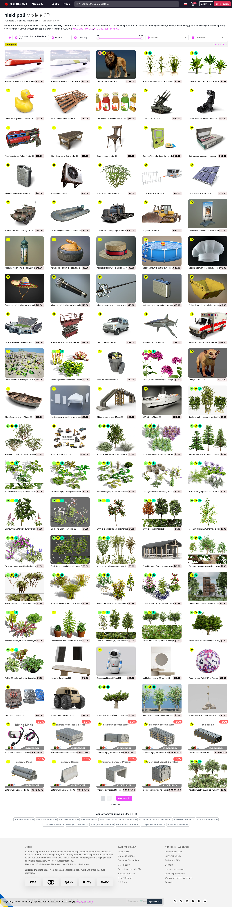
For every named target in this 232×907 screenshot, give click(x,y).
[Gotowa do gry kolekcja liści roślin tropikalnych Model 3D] (70, 474)
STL (96, 28)
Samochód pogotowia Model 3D (203, 342)
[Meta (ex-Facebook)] (193, 901)
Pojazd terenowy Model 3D (63, 715)
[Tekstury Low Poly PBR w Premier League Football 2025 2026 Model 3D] (207, 661)
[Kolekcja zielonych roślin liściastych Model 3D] (24, 624)
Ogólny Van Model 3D (106, 342)
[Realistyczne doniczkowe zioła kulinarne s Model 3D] (70, 624)
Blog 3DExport (125, 878)
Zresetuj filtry (220, 44)
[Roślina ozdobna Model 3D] (116, 176)
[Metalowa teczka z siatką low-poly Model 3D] (162, 288)
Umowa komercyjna (174, 869)
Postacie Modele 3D (47, 819)
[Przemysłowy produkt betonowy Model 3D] (116, 773)
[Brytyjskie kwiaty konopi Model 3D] (162, 437)
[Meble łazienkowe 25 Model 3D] (162, 661)
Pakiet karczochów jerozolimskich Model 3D (116, 603)
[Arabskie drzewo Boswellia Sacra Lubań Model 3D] (24, 437)
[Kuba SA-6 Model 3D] (162, 102)
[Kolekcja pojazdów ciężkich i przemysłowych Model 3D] (70, 437)
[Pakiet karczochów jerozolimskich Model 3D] (116, 586)
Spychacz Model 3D (151, 230)
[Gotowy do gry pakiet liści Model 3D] (207, 474)
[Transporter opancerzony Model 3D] (24, 213)
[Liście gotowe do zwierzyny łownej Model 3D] (162, 474)
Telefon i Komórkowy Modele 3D (156, 819)
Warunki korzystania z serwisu (179, 878)
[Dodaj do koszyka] (34, 75)
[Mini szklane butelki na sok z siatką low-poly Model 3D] (116, 102)
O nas (28, 847)
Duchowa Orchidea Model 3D (63, 529)
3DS (91, 28)
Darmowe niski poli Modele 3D (32, 37)
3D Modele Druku (126, 856)
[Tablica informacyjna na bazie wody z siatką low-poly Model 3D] (207, 213)
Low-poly (82, 37)
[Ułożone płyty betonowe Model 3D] (116, 735)
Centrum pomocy (173, 856)
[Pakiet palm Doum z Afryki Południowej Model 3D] (24, 586)
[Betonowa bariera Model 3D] (24, 773)
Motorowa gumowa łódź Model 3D (66, 230)
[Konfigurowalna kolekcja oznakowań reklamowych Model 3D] (70, 400)
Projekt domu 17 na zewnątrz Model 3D (160, 566)
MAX (75, 28)
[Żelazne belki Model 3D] (207, 735)
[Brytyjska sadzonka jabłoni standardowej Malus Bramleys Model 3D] (116, 512)
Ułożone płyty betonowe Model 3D (112, 752)
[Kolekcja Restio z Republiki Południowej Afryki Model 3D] (70, 586)
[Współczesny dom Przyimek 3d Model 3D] (207, 586)
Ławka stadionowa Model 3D (63, 118)
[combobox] (169, 37)
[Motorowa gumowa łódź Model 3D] (70, 213)
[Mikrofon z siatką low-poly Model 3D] (70, 288)
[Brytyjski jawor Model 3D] (162, 512)
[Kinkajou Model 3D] (207, 363)
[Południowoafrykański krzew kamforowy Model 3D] (207, 773)
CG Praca (122, 882)
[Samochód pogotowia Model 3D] (207, 325)
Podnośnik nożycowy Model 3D (65, 342)
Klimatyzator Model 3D (60, 193)
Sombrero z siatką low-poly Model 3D (21, 305)
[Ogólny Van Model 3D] (116, 325)
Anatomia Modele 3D (179, 824)
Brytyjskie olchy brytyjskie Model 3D (113, 641)
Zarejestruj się (222, 4)
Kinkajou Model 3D (197, 380)
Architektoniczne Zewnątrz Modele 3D (119, 819)
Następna (122, 798)
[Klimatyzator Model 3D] (70, 176)
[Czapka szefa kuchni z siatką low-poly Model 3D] (207, 251)
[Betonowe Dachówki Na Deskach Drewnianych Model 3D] (70, 735)
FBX (86, 28)
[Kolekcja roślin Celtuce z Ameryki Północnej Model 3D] (207, 64)
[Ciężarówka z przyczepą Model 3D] (116, 213)
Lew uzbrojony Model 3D (107, 81)
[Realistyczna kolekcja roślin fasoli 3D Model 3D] (70, 549)
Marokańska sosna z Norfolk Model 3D (205, 454)
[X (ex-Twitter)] (181, 901)
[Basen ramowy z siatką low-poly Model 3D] (162, 251)
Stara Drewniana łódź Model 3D (18, 417)
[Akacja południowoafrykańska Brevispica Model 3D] (162, 698)
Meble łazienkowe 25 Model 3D (156, 678)
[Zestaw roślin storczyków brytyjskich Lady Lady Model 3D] (24, 512)
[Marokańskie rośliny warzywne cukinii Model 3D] (24, 474)
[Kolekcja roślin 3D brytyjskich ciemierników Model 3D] (162, 586)
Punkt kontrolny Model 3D (154, 193)
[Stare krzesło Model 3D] (116, 139)
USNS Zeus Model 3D (152, 417)
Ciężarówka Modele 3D (154, 824)
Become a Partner (127, 873)
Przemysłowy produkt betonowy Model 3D (115, 790)
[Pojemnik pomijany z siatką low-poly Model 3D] (207, 288)
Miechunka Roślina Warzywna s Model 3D (207, 529)
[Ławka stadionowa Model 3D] (70, 102)
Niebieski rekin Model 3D (153, 342)
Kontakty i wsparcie (177, 847)
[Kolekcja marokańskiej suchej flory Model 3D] (116, 437)
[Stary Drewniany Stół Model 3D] (70, 139)
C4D (101, 28)
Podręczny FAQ (172, 860)
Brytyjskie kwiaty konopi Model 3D (158, 454)
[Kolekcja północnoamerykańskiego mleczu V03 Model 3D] (162, 363)
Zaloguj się (206, 4)
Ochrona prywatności (175, 873)
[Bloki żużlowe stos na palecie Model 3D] (162, 773)
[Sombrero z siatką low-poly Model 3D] (24, 288)
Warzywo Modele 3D (184, 819)
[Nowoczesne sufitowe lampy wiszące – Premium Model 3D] (207, 698)
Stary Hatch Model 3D (14, 715)
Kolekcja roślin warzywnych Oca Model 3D (207, 417)
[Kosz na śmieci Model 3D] (116, 363)
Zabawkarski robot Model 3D (109, 678)
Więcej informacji (84, 901)
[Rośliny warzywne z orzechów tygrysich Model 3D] (162, 64)
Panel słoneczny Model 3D (200, 193)
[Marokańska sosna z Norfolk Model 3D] (207, 437)
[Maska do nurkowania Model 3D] (24, 735)
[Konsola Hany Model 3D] (70, 661)
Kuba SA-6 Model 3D (152, 118)
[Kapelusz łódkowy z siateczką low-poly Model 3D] (116, 251)
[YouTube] (204, 901)
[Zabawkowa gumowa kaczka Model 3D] (24, 102)
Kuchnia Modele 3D (70, 819)
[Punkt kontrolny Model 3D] (162, 176)
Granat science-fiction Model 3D (203, 118)
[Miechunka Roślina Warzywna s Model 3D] (207, 512)
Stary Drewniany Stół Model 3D (64, 156)
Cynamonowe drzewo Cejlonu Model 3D (206, 566)
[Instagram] (175, 901)
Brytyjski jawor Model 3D (154, 529)
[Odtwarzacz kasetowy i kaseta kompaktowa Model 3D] (207, 139)
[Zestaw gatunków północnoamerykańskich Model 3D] (70, 363)
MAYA (116, 28)
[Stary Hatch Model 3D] (24, 698)
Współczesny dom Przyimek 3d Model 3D (207, 603)
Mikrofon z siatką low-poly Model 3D (67, 305)
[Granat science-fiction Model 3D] (207, 102)
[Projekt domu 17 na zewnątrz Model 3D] (162, 549)
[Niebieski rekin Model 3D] (162, 325)
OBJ (81, 28)
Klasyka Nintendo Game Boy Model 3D (159, 156)
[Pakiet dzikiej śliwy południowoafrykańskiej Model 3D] (162, 624)
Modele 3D (123, 851)
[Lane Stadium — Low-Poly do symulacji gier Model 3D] (24, 325)
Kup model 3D (127, 847)
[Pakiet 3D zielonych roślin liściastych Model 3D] (24, 661)
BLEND (108, 28)
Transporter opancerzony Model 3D (20, 230)
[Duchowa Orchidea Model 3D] (70, 512)
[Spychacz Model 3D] (162, 213)
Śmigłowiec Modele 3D (103, 824)
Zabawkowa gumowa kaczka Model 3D (22, 118)
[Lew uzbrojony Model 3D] (116, 64)
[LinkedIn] (199, 901)
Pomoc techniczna (173, 851)
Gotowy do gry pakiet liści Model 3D (204, 491)
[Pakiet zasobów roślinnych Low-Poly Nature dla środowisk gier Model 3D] (24, 363)
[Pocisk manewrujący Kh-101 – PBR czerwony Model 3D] (24, 64)
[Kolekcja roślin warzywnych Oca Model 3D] (207, 400)
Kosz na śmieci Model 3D (108, 380)
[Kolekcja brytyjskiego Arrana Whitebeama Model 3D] (116, 549)
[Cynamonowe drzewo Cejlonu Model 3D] (207, 549)
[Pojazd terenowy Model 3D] (70, 698)
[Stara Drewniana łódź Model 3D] (24, 400)
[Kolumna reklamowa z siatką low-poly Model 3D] (24, 251)
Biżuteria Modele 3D (208, 819)
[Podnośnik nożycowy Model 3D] (70, 325)
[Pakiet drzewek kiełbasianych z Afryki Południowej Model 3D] (207, 624)
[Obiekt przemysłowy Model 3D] (116, 400)
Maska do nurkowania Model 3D (19, 752)
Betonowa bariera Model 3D (17, 790)
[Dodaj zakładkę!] (39, 75)
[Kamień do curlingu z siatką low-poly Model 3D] (70, 251)
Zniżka (58, 37)
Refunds (169, 882)
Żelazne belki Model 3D (199, 752)
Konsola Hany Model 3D (61, 678)
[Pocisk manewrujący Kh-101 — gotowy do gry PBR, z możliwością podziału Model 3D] (70, 64)
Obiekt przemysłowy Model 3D (110, 417)
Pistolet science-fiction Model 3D (19, 156)
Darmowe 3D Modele (128, 860)
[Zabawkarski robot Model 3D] (116, 661)
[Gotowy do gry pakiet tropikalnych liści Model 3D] (116, 474)
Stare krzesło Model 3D (107, 156)
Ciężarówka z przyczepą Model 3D (112, 230)
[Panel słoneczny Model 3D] (207, 176)
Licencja (169, 864)
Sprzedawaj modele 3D (129, 869)
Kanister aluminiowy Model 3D (18, 193)
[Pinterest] (187, 901)
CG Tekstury (124, 864)
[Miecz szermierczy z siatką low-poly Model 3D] (116, 288)
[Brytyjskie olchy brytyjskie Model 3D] (116, 624)
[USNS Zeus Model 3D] (162, 400)
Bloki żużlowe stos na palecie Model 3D (160, 790)
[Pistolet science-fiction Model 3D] (24, 139)
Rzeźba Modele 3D (25, 819)
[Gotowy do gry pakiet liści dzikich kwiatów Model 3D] (24, 549)
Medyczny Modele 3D (78, 824)
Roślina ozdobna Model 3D (108, 193)
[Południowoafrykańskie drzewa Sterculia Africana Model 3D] (116, 698)
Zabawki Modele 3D (54, 824)
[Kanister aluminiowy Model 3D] (24, 176)
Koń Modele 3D (90, 819)
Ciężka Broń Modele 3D (128, 824)
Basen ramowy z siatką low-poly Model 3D (161, 268)
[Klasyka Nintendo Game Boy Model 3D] (162, 139)
